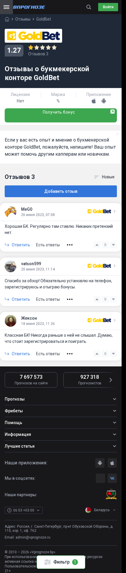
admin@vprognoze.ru (33, 537)
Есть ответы (48, 245)
